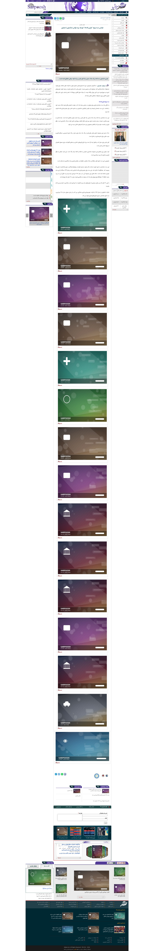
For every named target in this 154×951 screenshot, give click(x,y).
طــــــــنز (46, 866)
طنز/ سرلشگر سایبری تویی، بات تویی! (43, 896)
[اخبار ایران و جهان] (118, 10)
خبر (125, 66)
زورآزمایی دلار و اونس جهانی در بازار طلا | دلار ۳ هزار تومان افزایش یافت (76, 837)
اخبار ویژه (116, 12)
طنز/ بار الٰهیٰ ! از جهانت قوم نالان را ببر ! (43, 894)
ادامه (115, 209)
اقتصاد (51, 174)
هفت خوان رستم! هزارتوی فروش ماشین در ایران (40, 124)
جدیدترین (58, 806)
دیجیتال (51, 180)
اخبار (76, 12)
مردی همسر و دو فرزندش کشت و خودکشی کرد (62, 837)
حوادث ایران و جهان (99, 906)
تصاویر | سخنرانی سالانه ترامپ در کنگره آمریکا (82, 929)
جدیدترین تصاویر (121, 923)
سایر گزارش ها (117, 157)
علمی (51, 185)
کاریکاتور (50, 204)
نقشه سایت (93, 940)
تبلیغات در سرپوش (92, 938)
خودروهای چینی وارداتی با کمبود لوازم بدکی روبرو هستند (36, 34)
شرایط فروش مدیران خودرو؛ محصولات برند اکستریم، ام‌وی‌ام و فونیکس (39, 130)
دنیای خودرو (103, 18)
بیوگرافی (89, 12)
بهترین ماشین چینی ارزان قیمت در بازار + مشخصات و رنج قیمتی (39, 100)
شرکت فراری (70, 790)
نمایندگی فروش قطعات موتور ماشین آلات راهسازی (39, 114)
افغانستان (46, 906)
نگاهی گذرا (80, 938)
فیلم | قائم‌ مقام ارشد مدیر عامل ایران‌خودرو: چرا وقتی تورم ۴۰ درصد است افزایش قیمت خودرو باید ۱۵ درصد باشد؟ (61, 895)
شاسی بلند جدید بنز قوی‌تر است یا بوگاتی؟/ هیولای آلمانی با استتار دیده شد (33, 143)
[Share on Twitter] (55, 18)
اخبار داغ (121, 12)
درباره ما (121, 938)
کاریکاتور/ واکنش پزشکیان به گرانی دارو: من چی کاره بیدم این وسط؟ (39, 223)
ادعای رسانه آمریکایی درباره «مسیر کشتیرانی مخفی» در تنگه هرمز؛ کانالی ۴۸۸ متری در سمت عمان (103, 837)
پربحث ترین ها (109, 12)
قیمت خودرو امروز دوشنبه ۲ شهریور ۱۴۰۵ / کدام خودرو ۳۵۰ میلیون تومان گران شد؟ (36, 28)
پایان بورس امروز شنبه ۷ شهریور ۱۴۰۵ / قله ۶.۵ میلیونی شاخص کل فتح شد (89, 837)
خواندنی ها (51, 191)
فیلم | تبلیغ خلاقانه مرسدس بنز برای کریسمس (119, 879)
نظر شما (80, 813)
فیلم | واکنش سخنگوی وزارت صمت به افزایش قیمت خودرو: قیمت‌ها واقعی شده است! (61, 879)
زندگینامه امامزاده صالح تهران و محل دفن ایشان (71, 844)
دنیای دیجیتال (59, 904)
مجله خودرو (108, 18)
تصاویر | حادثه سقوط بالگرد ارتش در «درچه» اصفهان (56, 930)
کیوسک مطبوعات (82, 12)
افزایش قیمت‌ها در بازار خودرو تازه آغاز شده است (36, 22)
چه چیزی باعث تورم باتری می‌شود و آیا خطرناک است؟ (39, 119)
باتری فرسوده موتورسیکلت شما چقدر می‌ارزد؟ (41, 109)
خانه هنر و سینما (72, 902)
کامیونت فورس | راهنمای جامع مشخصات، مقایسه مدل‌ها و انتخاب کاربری (39, 90)
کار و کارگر (110, 906)
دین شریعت (73, 906)
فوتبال (51, 197)
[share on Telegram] (58, 18)
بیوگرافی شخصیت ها (43, 904)
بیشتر (29, 167)
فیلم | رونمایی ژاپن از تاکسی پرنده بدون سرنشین (97, 892)
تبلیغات (32, 1)
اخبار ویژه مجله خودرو (31, 64)
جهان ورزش (87, 906)
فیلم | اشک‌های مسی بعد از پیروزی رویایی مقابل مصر (108, 916)
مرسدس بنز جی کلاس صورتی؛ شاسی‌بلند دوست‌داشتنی (94, 790)
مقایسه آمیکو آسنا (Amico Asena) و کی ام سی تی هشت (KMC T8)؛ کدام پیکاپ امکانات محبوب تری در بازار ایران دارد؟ (33, 162)
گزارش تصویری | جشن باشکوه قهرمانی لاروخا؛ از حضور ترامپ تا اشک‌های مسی (108, 930)
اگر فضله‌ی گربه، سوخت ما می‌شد (44, 898)
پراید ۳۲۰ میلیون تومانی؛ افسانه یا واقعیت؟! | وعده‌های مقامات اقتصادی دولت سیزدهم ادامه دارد (33, 153)
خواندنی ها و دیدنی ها (42, 902)
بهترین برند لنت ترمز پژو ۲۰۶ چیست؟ (42, 94)
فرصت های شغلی (79, 940)
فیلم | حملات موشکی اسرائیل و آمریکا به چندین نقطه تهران (81, 916)
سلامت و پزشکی (100, 904)
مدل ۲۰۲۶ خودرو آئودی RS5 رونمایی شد (100, 795)
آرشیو (44, 1)
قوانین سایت (120, 940)
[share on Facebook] (63, 18)
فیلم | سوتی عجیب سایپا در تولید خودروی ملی (119, 895)
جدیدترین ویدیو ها (120, 910)
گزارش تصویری (106, 942)
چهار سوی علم (59, 902)
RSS (95, 942)
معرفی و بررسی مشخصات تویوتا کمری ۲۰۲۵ (41, 84)
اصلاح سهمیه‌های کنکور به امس (104, 15)
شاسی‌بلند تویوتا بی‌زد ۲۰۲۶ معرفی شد (101, 801)
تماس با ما (107, 938)
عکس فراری (77, 795)
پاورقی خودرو (33, 866)
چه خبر (47, 170)
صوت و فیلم (120, 942)
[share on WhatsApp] (60, 18)
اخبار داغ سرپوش (117, 124)
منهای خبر (102, 12)
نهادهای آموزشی (86, 902)
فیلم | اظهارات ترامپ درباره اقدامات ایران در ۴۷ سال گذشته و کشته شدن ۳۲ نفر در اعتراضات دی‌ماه (55, 917)
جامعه (102, 902)
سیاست (111, 902)
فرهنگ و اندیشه (72, 904)
